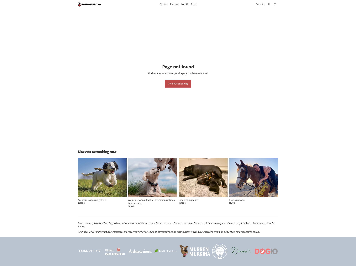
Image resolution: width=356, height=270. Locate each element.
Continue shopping (178, 83)
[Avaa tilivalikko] (269, 4)
